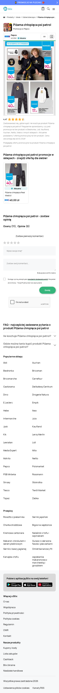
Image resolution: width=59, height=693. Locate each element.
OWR (5, 630)
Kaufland (37, 426)
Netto (35, 458)
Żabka (35, 498)
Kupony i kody (10, 647)
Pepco (6, 466)
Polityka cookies (11, 618)
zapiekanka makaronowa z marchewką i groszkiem (39, 561)
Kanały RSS (38, 687)
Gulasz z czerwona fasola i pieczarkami (42, 542)
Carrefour (37, 378)
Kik (4, 434)
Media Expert (9, 450)
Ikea (34, 410)
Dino (5, 394)
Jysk (5, 426)
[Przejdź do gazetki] (51, 36)
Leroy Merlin (38, 434)
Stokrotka (37, 482)
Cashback (8, 659)
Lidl (34, 442)
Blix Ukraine (9, 665)
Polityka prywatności (13, 612)
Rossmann (37, 474)
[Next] (57, 2)
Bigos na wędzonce (42, 524)
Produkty (10, 17)
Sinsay (6, 482)
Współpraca (9, 607)
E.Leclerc (8, 402)
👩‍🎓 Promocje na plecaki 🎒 (30, 2)
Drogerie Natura (40, 394)
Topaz (6, 498)
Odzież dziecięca (29, 17)
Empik (35, 402)
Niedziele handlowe (13, 670)
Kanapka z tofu (11, 556)
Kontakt (7, 635)
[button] (29, 336)
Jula (34, 418)
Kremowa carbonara (13, 532)
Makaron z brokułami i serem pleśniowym (14, 542)
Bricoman (37, 370)
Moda (18, 17)
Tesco (6, 490)
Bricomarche (10, 378)
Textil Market (39, 490)
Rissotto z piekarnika (13, 517)
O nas (6, 601)
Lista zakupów (10, 653)
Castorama (9, 386)
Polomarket (38, 466)
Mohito (6, 458)
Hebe (6, 410)
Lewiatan (8, 442)
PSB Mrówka (9, 474)
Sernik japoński (40, 517)
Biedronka (8, 370)
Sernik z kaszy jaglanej (14, 548)
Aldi (5, 362)
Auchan (36, 362)
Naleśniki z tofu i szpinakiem (40, 534)
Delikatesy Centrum (42, 386)
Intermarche (9, 418)
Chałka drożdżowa (12, 524)
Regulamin (8, 624)
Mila (34, 450)
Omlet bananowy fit (42, 548)
